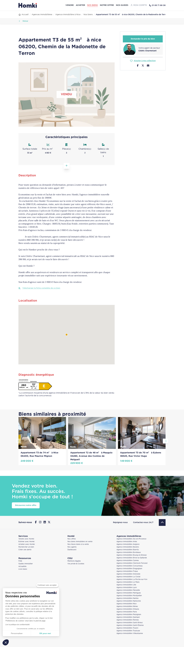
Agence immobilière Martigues (129, 593)
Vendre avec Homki (26, 539)
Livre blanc (22, 569)
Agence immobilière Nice (126, 603)
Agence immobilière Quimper (128, 617)
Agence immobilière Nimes (127, 606)
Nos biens (92, 5)
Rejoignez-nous (120, 522)
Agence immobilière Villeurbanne (130, 633)
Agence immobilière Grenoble (128, 574)
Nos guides (122, 5)
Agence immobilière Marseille (128, 590)
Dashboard (71, 549)
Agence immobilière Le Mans (128, 582)
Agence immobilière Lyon (127, 587)
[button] (5, 642)
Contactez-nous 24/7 (143, 522)
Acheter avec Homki (26, 544)
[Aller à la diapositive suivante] (165, 441)
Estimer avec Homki (26, 541)
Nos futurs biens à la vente (78, 544)
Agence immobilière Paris (127, 612)
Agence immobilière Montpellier (129, 595)
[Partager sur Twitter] (142, 66)
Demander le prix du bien (143, 39)
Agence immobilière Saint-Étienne (130, 625)
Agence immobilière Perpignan (129, 614)
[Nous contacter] (148, 66)
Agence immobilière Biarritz (128, 549)
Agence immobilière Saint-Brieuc (130, 622)
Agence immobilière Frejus (127, 571)
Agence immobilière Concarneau (130, 566)
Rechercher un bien (26, 547)
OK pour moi (45, 633)
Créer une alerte (24, 549)
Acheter (80, 5)
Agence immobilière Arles (127, 541)
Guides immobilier (25, 563)
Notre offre (107, 5)
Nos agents (72, 547)
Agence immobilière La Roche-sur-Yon (132, 579)
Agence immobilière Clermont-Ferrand (132, 563)
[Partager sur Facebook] (137, 66)
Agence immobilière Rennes (128, 620)
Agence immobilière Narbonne (129, 601)
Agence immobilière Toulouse (128, 630)
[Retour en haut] (162, 522)
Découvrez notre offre (25, 505)
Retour (25, 21)
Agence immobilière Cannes (128, 560)
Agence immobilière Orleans (128, 609)
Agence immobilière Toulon (127, 628)
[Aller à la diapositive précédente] (18, 441)
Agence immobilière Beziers (128, 547)
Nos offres (71, 539)
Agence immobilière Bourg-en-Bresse (132, 555)
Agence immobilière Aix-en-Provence (131, 539)
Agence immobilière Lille (126, 585)
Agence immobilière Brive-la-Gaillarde (132, 558)
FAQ (20, 561)
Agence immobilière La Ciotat (128, 576)
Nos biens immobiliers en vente (79, 541)
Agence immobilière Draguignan (129, 568)
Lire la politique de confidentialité (17, 625)
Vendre (69, 5)
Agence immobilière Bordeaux (129, 552)
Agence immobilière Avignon (128, 544)
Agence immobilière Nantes (127, 598)
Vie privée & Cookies (75, 563)
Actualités (22, 566)
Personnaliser (17, 633)
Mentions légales (74, 561)
